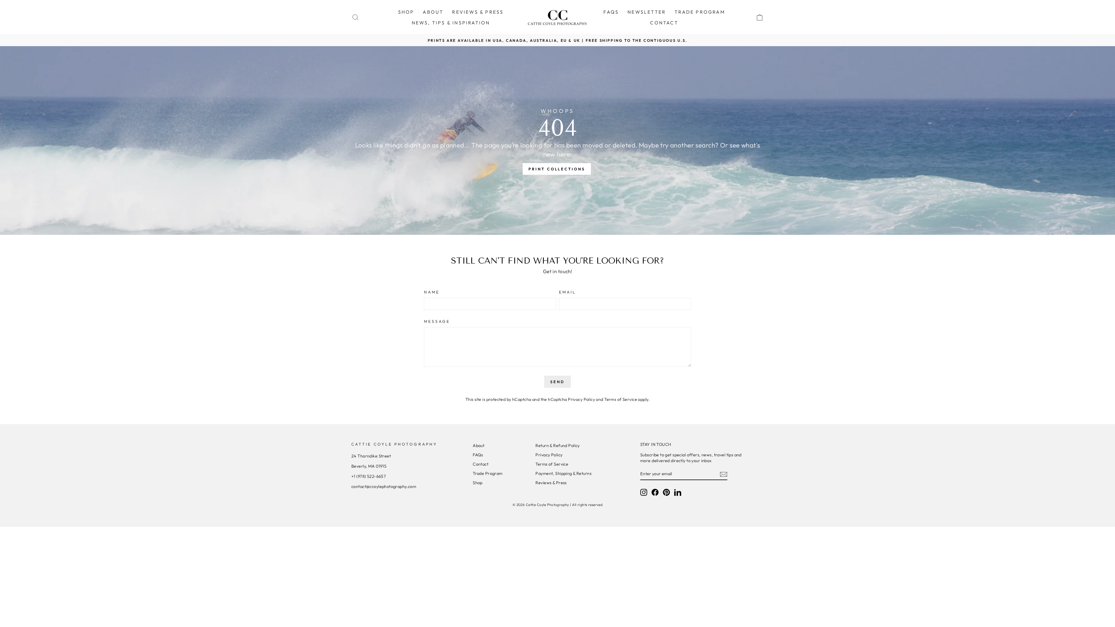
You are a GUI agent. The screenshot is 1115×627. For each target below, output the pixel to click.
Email (567, 292)
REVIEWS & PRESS (477, 12)
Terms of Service (620, 399)
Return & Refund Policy (557, 445)
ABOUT (433, 12)
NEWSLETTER (646, 12)
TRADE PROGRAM (700, 12)
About (478, 445)
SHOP (406, 12)
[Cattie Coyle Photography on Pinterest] (666, 492)
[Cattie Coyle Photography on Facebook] (655, 492)
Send (557, 381)
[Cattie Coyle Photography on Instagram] (643, 492)
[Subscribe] (723, 474)
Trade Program (488, 473)
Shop (478, 482)
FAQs (611, 12)
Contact (480, 464)
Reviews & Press (551, 482)
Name (432, 292)
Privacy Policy (581, 399)
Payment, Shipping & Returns (563, 473)
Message (437, 321)
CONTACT (664, 23)
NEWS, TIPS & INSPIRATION (451, 23)
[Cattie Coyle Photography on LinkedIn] (677, 492)
